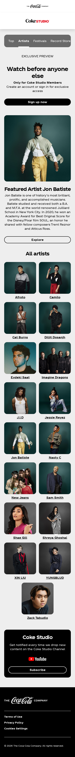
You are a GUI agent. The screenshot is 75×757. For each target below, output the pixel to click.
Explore (37, 239)
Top (11, 41)
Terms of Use (13, 716)
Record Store (61, 41)
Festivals (39, 41)
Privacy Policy (13, 722)
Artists (23, 41)
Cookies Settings (16, 728)
